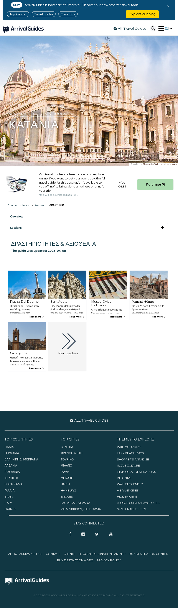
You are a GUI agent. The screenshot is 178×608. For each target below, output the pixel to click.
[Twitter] (96, 534)
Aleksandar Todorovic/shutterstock (160, 164)
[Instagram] (82, 534)
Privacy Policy (109, 560)
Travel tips (68, 14)
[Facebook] (68, 534)
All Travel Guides (132, 28)
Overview (16, 216)
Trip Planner (18, 14)
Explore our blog (142, 14)
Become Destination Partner (102, 553)
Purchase (154, 184)
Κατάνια (39, 205)
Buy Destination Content (149, 553)
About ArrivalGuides (25, 553)
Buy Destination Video (75, 560)
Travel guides (44, 14)
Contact (53, 553)
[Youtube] (109, 534)
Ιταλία (25, 205)
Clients (69, 553)
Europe (12, 205)
